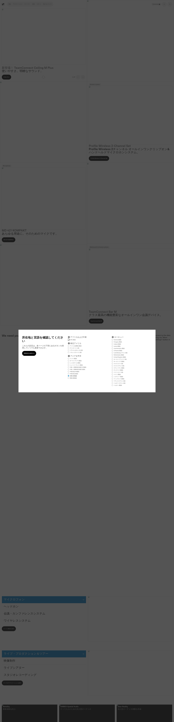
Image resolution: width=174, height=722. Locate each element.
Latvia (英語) (117, 346)
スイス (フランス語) (119, 365)
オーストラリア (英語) (76, 360)
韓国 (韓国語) (73, 378)
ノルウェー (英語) (118, 376)
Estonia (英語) (117, 339)
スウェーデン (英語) (119, 368)
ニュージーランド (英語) (76, 365)
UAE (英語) (73, 339)
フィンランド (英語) (119, 378)
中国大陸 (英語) (74, 373)
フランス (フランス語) (119, 381)
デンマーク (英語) (118, 370)
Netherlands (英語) (119, 355)
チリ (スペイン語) (74, 348)
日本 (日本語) (73, 376)
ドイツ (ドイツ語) (118, 372)
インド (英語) (73, 358)
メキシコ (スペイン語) (76, 352)
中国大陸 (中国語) (74, 371)
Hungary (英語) (118, 342)
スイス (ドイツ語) (118, 363)
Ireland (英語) (117, 344)
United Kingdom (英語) (120, 357)
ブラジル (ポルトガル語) (76, 350)
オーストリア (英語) (119, 361)
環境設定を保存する (29, 353)
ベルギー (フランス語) (119, 383)
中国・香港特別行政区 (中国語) (78, 367)
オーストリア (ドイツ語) (120, 359)
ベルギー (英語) (118, 385)
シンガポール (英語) (75, 363)
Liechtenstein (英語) (119, 348)
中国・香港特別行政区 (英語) (77, 369)
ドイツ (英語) (117, 374)
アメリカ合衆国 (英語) (76, 346)
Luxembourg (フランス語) (120, 352)
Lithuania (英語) (118, 350)
